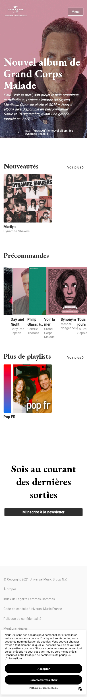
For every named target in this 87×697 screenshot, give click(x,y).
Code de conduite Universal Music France (33, 609)
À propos (10, 589)
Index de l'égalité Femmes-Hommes (29, 599)
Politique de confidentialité (22, 618)
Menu (76, 12)
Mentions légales (16, 628)
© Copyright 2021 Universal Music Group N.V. (35, 579)
